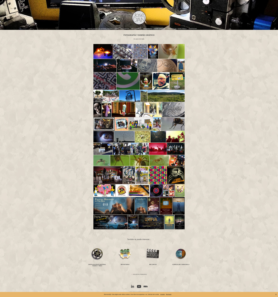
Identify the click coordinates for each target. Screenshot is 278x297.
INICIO (83, 28)
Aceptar (162, 294)
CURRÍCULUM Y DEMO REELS (176, 28)
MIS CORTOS (125, 28)
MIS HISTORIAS (136, 28)
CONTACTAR (193, 28)
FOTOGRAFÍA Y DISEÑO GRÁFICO (154, 28)
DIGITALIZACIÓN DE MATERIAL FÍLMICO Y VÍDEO (103, 28)
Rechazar (168, 294)
